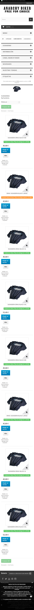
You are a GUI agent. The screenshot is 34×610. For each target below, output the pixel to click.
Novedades (7, 64)
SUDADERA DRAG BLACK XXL (17, 304)
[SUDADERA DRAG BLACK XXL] (17, 292)
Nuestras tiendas (10, 70)
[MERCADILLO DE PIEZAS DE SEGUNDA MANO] (17, 1)
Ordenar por (4, 102)
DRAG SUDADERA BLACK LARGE (17, 193)
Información (8, 52)
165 (30, 81)
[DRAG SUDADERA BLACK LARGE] (17, 181)
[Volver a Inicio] (2, 39)
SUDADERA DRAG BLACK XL (17, 249)
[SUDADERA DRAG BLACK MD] (17, 126)
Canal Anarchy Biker (11, 58)
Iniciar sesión (29, 3)
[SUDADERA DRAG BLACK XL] (17, 237)
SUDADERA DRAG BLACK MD (17, 138)
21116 (17, 81)
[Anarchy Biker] (17, 10)
